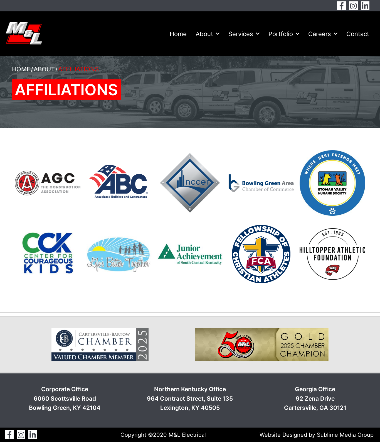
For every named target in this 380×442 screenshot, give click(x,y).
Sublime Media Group (345, 434)
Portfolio (280, 33)
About (204, 33)
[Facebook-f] (341, 5)
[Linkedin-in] (365, 5)
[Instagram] (353, 5)
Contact (357, 33)
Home (178, 33)
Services (240, 33)
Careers (319, 33)
